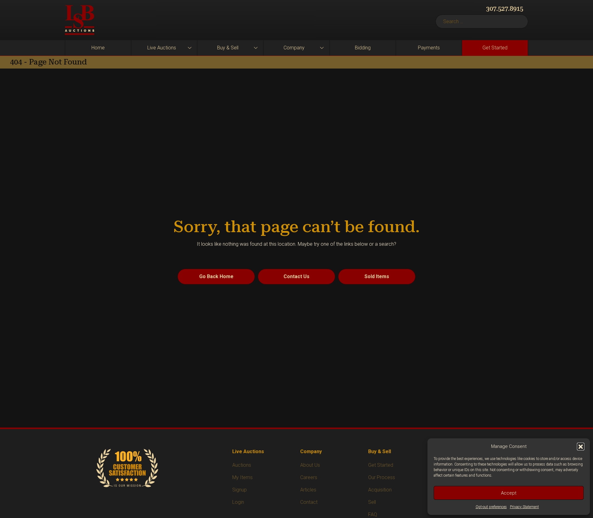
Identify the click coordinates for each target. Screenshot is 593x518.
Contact (309, 502)
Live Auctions (161, 48)
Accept (508, 493)
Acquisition (380, 490)
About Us (310, 465)
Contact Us (296, 276)
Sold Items (376, 276)
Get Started (494, 48)
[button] (581, 446)
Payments (429, 48)
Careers (308, 477)
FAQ (372, 514)
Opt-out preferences (491, 507)
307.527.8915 (504, 8)
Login (238, 502)
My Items (242, 477)
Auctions (241, 465)
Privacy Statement (524, 507)
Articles (308, 490)
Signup (239, 490)
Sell (372, 502)
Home (98, 48)
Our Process (381, 477)
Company (294, 48)
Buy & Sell (227, 48)
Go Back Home (216, 276)
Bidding (363, 48)
